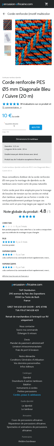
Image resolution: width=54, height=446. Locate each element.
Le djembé (27, 405)
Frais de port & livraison (27, 350)
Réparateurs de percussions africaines (27, 423)
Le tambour (27, 409)
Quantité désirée (11, 123)
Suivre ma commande (27, 329)
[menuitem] (7, 25)
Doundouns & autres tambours (27, 381)
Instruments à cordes (27, 388)
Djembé (27, 377)
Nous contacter (27, 326)
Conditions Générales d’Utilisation (27, 359)
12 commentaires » (11, 107)
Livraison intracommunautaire (27, 346)
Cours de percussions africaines (27, 420)
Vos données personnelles (27, 363)
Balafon (27, 384)
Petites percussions (27, 391)
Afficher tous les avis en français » (15, 276)
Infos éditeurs (27, 366)
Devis (27, 339)
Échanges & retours (27, 333)
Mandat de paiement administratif (27, 343)
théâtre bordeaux (27, 441)
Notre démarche (27, 356)
